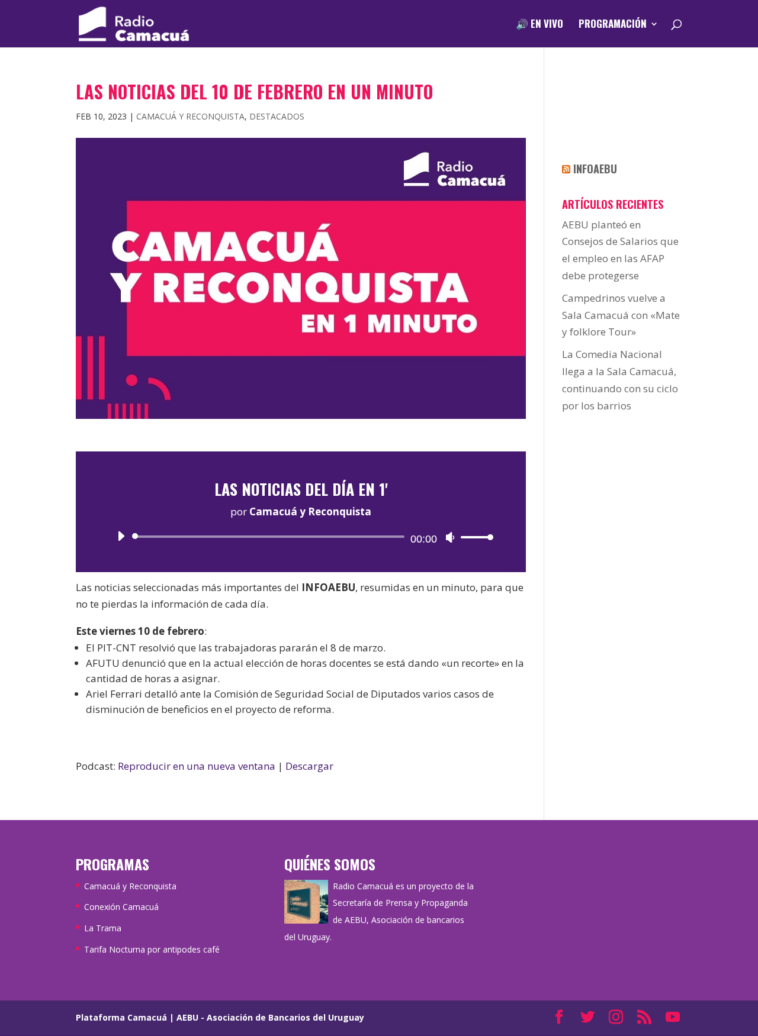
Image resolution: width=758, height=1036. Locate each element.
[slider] (473, 537)
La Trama (102, 928)
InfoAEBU (595, 168)
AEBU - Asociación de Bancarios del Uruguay (270, 1017)
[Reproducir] (120, 536)
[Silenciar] (450, 537)
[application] (300, 537)
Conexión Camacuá (121, 906)
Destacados (276, 116)
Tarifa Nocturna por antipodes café (152, 949)
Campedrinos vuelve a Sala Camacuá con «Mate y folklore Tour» (621, 315)
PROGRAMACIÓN (613, 25)
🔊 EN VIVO (539, 25)
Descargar (309, 766)
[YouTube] (673, 1018)
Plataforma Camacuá (121, 1017)
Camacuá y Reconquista (190, 116)
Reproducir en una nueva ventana (196, 766)
